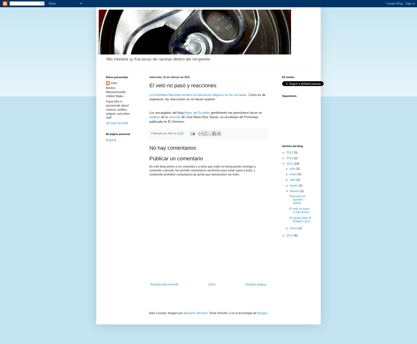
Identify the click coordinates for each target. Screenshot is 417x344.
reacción (175, 117)
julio (293, 168)
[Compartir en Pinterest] (218, 133)
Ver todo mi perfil (117, 123)
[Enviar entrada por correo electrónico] (192, 133)
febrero (295, 191)
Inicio (211, 284)
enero (294, 228)
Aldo (114, 83)
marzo (294, 185)
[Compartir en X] (209, 133)
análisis (154, 117)
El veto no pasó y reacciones (299, 210)
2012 (290, 158)
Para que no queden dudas (297, 200)
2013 (290, 152)
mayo (294, 174)
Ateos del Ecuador (197, 113)
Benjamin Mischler (196, 313)
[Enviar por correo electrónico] (200, 133)
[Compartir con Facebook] (214, 133)
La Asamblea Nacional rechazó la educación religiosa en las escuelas (198, 95)
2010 (290, 235)
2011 (290, 163)
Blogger (262, 313)
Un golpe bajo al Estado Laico (300, 219)
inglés (111, 140)
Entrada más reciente (165, 284)
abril (293, 180)
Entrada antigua (255, 284)
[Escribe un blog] (205, 133)
